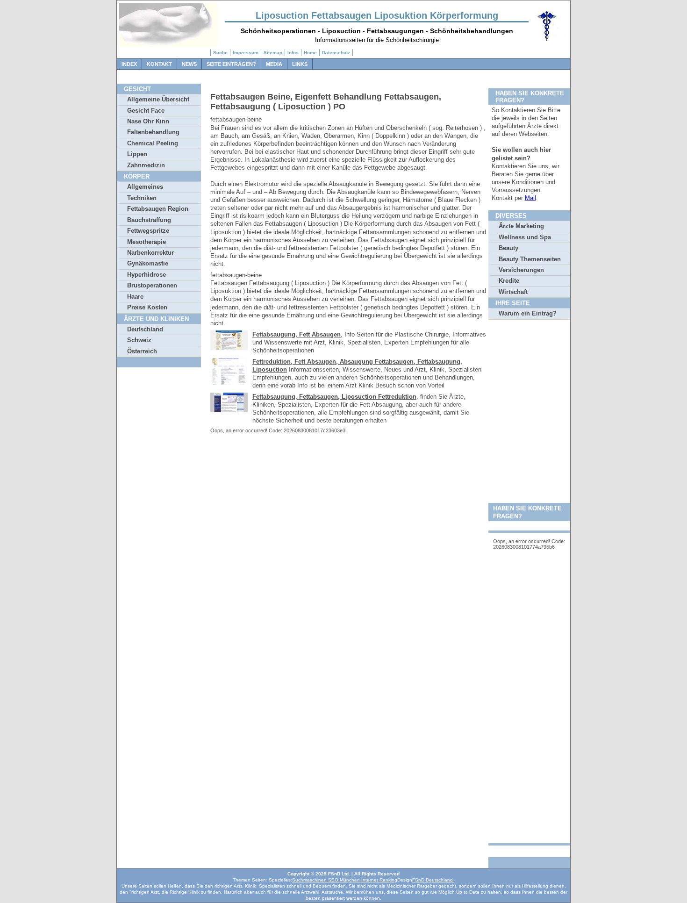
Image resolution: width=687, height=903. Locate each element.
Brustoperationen (152, 285)
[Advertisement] (529, 467)
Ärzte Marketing (521, 225)
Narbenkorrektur (150, 252)
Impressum (245, 52)
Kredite (509, 280)
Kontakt (159, 64)
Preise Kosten (147, 307)
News (189, 64)
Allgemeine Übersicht (158, 99)
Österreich (142, 351)
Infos (293, 52)
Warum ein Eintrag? (528, 313)
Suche (220, 52)
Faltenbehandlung (153, 132)
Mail (530, 197)
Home (310, 52)
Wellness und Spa (525, 237)
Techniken (142, 197)
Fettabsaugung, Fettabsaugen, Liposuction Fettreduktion (334, 396)
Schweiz (139, 340)
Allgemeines (145, 186)
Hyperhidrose (146, 274)
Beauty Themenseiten (530, 259)
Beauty (508, 247)
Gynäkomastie (147, 263)
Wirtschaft (513, 291)
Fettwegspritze (148, 230)
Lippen (137, 154)
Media (274, 64)
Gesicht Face (146, 110)
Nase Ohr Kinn (148, 121)
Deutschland (145, 329)
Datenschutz (336, 52)
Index (129, 64)
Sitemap (273, 52)
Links (300, 64)
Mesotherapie (146, 241)
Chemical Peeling (152, 143)
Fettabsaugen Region (157, 208)
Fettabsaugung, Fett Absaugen (296, 334)
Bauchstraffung (149, 219)
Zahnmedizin (146, 165)
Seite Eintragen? (231, 64)
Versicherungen (521, 269)
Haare (135, 296)
